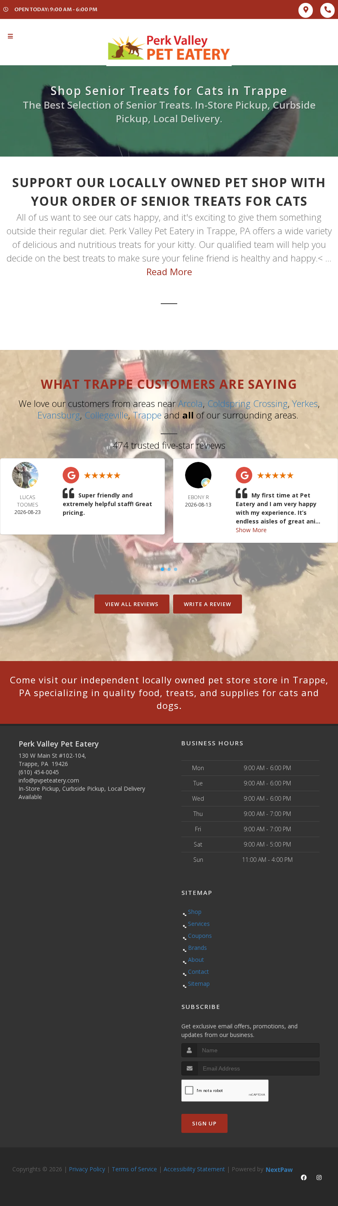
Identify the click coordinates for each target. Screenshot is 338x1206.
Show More (251, 530)
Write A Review (207, 604)
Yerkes (305, 403)
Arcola (190, 403)
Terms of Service (134, 1169)
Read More (169, 271)
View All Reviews (132, 604)
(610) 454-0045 (39, 772)
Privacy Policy (87, 1169)
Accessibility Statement (194, 1169)
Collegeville (106, 415)
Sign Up (204, 1123)
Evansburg (59, 415)
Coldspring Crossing (247, 403)
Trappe (147, 415)
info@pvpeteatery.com (49, 780)
